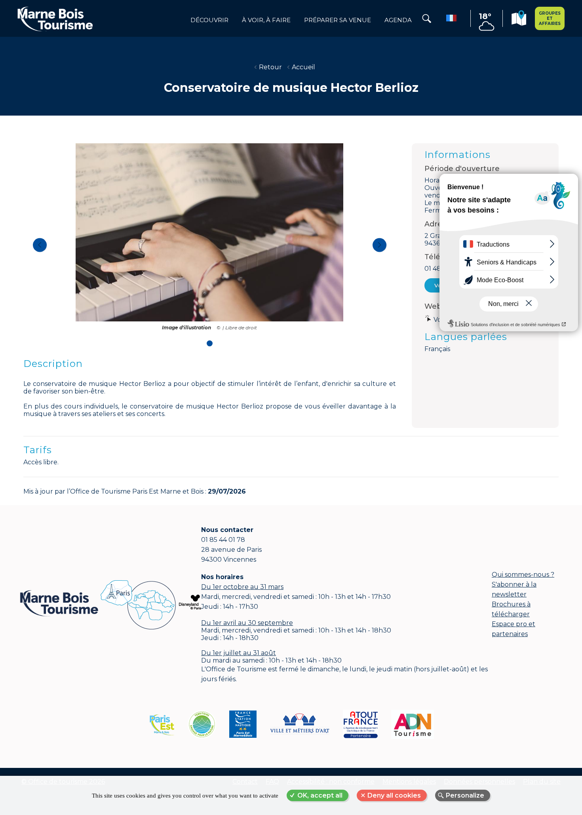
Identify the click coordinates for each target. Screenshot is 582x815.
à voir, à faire (266, 20)
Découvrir (209, 20)
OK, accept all (319, 795)
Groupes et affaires (550, 18)
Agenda (398, 20)
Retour (270, 67)
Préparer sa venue (337, 20)
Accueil (303, 67)
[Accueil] (55, 18)
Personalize (465, 795)
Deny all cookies (394, 795)
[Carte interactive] (519, 19)
